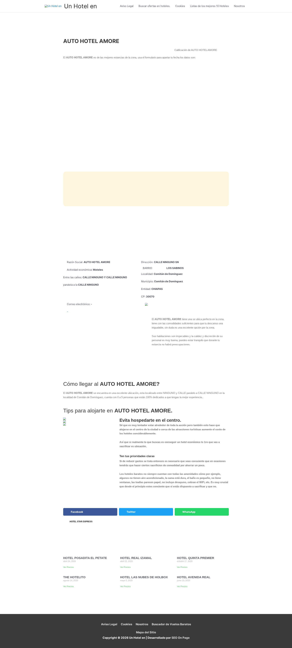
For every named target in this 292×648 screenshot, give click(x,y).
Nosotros (239, 6)
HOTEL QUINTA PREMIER (195, 558)
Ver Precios (68, 567)
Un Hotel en (80, 6)
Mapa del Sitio (146, 632)
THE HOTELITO (74, 577)
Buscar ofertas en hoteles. (154, 6)
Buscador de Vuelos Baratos (171, 624)
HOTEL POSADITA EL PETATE (85, 558)
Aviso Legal (126, 6)
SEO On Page (181, 637)
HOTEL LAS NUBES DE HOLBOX (144, 577)
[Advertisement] (146, 233)
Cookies (180, 6)
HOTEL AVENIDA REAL (193, 577)
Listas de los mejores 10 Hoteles (209, 6)
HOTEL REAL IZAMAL (136, 558)
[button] (90, 512)
